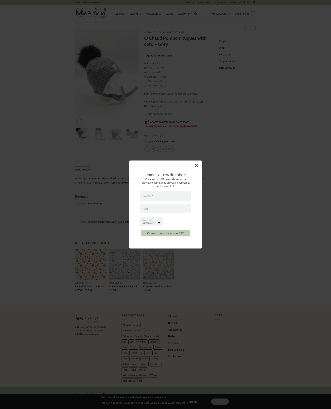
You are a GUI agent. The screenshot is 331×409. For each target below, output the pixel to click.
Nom (146, 208)
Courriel (147, 196)
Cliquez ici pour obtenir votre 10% (165, 233)
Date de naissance (150, 220)
